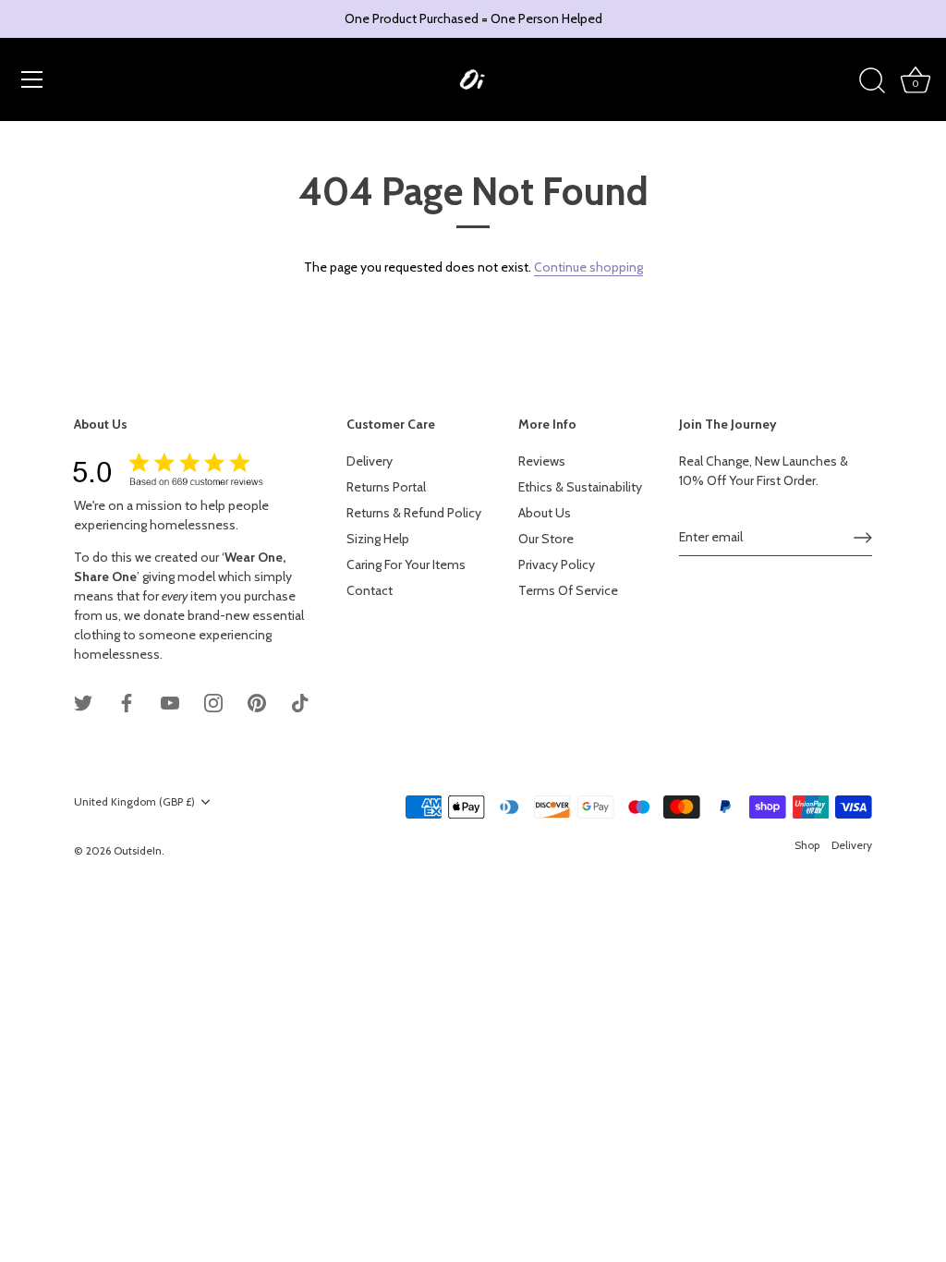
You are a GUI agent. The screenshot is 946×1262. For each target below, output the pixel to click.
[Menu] (32, 79)
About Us (544, 512)
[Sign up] (863, 537)
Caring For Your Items (406, 564)
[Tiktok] (300, 701)
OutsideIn (138, 850)
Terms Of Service (568, 590)
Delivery (369, 461)
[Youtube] (170, 701)
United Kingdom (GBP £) (134, 801)
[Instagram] (213, 701)
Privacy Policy (556, 564)
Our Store (546, 538)
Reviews (541, 461)
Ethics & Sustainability (580, 487)
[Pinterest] (257, 701)
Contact (369, 590)
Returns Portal (386, 487)
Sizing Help (377, 538)
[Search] (872, 81)
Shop (806, 845)
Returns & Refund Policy (413, 512)
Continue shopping (588, 267)
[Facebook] (126, 701)
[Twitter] (83, 701)
